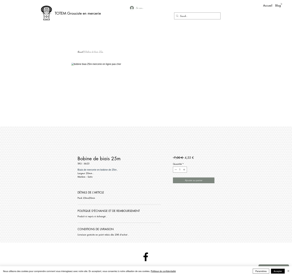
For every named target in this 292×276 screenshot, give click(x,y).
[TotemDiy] (145, 257)
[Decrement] (175, 169)
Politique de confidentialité (163, 271)
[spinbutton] (179, 169)
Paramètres (261, 271)
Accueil (80, 51)
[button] (281, 4)
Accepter (278, 271)
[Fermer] (288, 271)
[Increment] (184, 169)
